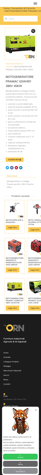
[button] (33, 31)
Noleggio (7, 366)
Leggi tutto (12, 227)
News (5, 379)
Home (8, 63)
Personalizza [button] (20, 471)
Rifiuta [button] (20, 464)
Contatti (6, 384)
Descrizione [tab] (12, 176)
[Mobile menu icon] (35, 3)
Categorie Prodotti (11, 361)
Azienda (6, 357)
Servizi (6, 375)
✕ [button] (36, 410)
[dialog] (20, 441)
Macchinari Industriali (12, 370)
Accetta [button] (20, 457)
